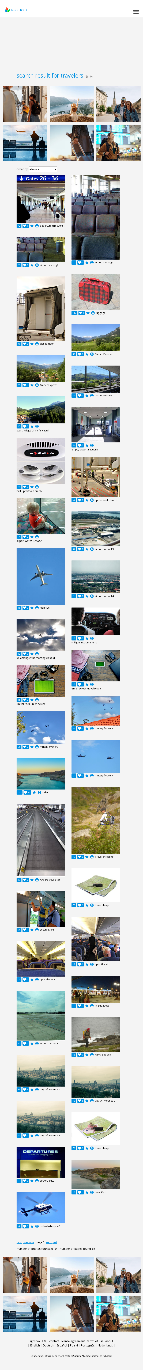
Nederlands (105, 1345)
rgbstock (19, 10)
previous (28, 1242)
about (109, 1341)
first (19, 1242)
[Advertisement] (71, 43)
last (54, 1242)
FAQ (44, 1341)
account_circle (37, 226)
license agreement (73, 1341)
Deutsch (48, 1345)
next (49, 1242)
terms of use (95, 1341)
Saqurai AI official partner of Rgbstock (92, 1355)
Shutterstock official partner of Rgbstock (52, 1355)
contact (54, 1341)
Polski (74, 1345)
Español (62, 1345)
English (35, 1345)
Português (88, 1345)
